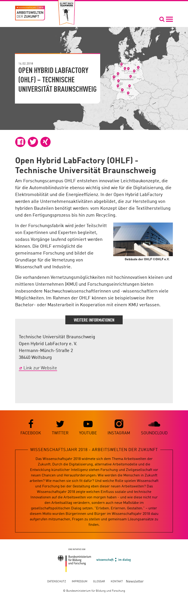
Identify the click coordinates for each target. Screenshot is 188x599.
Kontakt (117, 581)
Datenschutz (56, 581)
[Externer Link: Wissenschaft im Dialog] (113, 560)
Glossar (99, 581)
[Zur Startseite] (30, 13)
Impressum (79, 581)
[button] (20, 142)
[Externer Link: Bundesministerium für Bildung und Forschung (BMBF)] (74, 560)
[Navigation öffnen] (166, 19)
